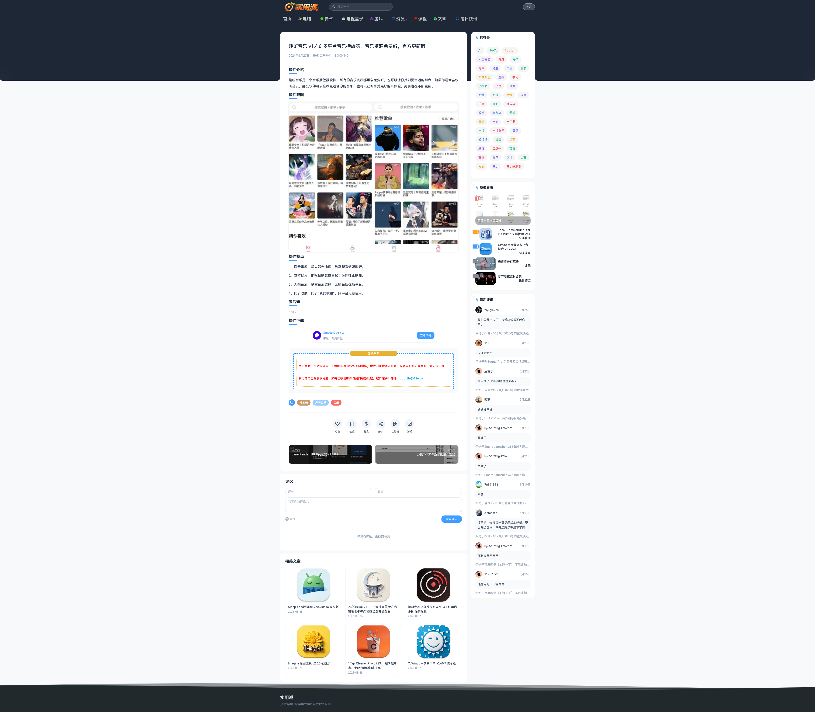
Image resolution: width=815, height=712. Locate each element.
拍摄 (481, 104)
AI (479, 50)
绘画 (512, 140)
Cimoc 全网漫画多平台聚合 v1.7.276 (513, 247)
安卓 (329, 19)
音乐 (336, 402)
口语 (509, 68)
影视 (495, 95)
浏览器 (496, 113)
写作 (515, 59)
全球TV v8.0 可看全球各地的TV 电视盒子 (511, 503)
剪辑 (481, 68)
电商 (495, 122)
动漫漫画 (525, 253)
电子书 (510, 122)
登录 (529, 6)
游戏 (378, 19)
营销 (481, 157)
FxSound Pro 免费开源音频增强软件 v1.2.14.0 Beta (519, 362)
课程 (422, 19)
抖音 (523, 95)
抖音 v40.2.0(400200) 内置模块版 (506, 333)
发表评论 (452, 519)
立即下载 (425, 335)
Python (510, 50)
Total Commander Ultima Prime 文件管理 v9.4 (514, 232)
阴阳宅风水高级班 (489, 221)
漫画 (481, 122)
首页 (287, 19)
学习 (515, 77)
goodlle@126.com (412, 378)
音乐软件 (325, 55)
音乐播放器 (513, 166)
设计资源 (525, 280)
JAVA (493, 50)
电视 (481, 131)
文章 (442, 19)
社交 (498, 140)
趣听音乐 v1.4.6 (333, 333)
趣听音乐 (320, 402)
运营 (523, 157)
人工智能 (484, 59)
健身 (501, 59)
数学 (481, 113)
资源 (400, 19)
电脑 (307, 19)
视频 (495, 157)
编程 (481, 148)
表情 (292, 519)
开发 (512, 86)
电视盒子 (354, 19)
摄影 (495, 104)
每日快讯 (468, 19)
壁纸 (501, 77)
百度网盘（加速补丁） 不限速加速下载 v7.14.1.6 (516, 565)
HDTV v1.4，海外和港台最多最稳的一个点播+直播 (517, 418)
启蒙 (523, 68)
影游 (481, 95)
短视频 (482, 140)
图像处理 (484, 77)
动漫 (495, 68)
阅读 (481, 166)
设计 (509, 157)
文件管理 (525, 238)
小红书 (482, 86)
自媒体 (496, 148)
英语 (512, 148)
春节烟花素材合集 (510, 276)
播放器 (304, 402)
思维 (509, 95)
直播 (515, 131)
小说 (498, 86)
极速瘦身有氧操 (508, 262)
